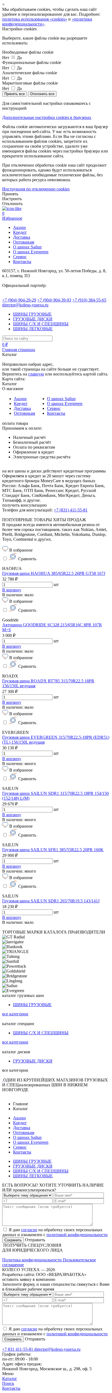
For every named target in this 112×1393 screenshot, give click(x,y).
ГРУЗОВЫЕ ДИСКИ (32, 319)
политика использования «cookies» (34, 19)
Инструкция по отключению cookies (36, 189)
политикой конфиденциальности (77, 1234)
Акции (19, 227)
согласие (29, 1229)
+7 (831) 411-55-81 (71, 510)
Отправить (34, 1239)
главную (36, 374)
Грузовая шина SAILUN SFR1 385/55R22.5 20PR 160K (53, 849)
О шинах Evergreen (30, 252)
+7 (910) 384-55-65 (89, 300)
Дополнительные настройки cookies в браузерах (46, 117)
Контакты (22, 261)
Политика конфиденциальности (32, 1260)
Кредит (20, 232)
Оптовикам (23, 242)
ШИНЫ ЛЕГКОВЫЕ (33, 328)
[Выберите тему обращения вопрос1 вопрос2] (27, 1195)
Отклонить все (42, 94)
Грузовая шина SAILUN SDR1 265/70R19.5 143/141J (50, 901)
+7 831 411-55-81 (18, 1349)
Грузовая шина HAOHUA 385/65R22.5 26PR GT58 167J (53, 573)
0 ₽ (5, 344)
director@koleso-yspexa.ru (25, 305)
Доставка (21, 237)
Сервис (20, 256)
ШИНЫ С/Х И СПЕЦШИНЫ (41, 324)
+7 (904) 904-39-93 (54, 300)
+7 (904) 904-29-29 (19, 300)
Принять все (14, 94)
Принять (10, 194)
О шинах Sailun (27, 247)
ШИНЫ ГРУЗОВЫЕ (32, 314)
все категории (15, 1014)
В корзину (11, 590)
